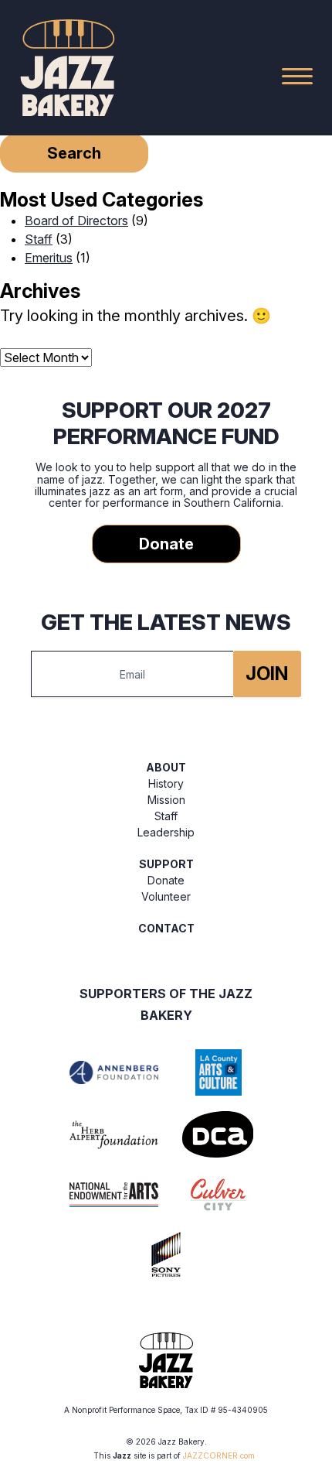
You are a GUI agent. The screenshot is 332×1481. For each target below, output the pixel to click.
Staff (39, 239)
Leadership (166, 832)
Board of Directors (76, 220)
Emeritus (49, 257)
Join (267, 673)
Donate (166, 544)
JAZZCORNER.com (219, 1455)
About (166, 767)
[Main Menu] (297, 75)
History (166, 783)
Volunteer (166, 896)
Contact (166, 928)
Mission (166, 799)
